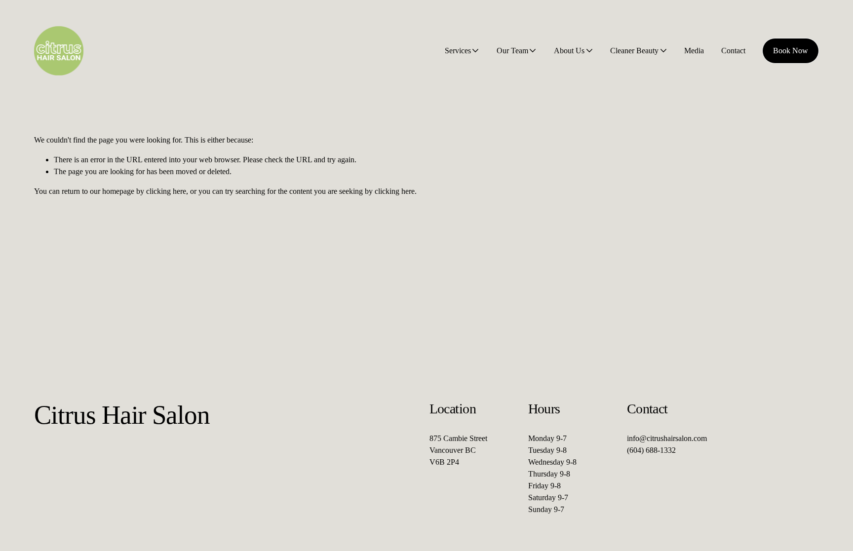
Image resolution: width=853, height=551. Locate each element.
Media (694, 50)
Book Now (790, 50)
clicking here (166, 191)
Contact (733, 50)
